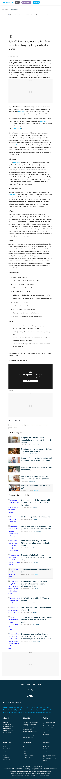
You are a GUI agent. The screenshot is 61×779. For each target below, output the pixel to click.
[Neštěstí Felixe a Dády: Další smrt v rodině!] (14, 600)
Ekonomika (46, 742)
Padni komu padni (47, 730)
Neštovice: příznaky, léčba (8, 724)
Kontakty (22, 684)
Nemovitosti (11, 710)
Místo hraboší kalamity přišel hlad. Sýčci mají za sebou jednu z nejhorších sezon (36, 543)
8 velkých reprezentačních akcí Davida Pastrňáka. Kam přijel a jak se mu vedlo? (36, 619)
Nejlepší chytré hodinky (28, 753)
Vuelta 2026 (48, 712)
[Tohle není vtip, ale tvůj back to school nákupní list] (14, 610)
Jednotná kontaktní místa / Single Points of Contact (23, 775)
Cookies (29, 773)
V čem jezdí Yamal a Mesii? (8, 726)
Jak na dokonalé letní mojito (29, 735)
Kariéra (39, 684)
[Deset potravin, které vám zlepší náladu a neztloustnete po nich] (14, 451)
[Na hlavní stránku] (8, 2)
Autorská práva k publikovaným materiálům (19, 771)
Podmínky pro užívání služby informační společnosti (40, 771)
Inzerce (28, 684)
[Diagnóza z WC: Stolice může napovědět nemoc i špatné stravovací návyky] (14, 441)
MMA (4, 746)
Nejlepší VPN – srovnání (28, 755)
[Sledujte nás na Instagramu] (32, 690)
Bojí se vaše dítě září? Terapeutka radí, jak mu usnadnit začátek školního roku (36, 528)
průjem (15, 128)
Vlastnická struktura (45, 773)
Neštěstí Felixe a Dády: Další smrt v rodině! (35, 599)
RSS (34, 684)
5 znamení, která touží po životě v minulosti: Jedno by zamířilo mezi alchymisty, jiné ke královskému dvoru (36, 636)
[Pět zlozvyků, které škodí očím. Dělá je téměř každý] (14, 469)
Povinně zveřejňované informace (42, 775)
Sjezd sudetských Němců (48, 725)
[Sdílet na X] (13, 420)
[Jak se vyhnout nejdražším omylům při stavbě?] (14, 573)
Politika (45, 718)
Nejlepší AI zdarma (27, 751)
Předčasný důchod (47, 746)
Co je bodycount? (7, 732)
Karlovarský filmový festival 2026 (30, 722)
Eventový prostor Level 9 (15, 712)
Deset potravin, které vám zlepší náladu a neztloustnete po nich (36, 450)
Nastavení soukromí (36, 773)
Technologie (27, 742)
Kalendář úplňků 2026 (8, 730)
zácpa (19, 128)
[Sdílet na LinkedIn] (16, 420)
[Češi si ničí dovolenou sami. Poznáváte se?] (14, 487)
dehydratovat (12, 194)
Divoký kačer (46, 734)
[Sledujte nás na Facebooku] (29, 690)
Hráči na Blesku (25, 707)
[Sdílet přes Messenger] (19, 420)
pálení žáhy (21, 111)
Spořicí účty (45, 748)
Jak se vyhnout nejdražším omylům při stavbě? (36, 571)
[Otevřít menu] (56, 2)
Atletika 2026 (6, 757)
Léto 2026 (26, 718)
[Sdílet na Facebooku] (9, 420)
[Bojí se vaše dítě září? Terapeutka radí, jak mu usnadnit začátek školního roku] (14, 531)
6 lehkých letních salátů (28, 737)
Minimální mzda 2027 (47, 753)
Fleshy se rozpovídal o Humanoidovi (35, 517)
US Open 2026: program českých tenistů (33, 712)
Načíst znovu (30, 381)
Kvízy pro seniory (7, 728)
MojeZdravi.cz (5, 9)
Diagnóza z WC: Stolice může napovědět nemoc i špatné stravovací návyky (36, 440)
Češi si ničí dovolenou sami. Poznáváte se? (36, 487)
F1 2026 (5, 755)
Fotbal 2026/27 (6, 748)
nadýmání (43, 121)
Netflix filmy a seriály (27, 757)
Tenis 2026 (5, 753)
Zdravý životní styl (14, 9)
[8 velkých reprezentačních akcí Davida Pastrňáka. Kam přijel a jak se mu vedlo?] (14, 623)
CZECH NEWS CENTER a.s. (36, 766)
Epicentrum (5, 722)
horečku (15, 145)
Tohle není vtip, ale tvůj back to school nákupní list (36, 609)
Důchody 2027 (46, 751)
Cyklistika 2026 (6, 759)
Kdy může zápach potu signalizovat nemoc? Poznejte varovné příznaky (35, 478)
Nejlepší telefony (26, 748)
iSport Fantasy (34, 707)
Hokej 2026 (5, 751)
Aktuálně (6, 718)
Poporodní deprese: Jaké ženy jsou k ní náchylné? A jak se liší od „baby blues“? (36, 459)
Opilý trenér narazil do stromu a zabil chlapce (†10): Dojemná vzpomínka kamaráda (35, 502)
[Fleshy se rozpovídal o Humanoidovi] (14, 519)
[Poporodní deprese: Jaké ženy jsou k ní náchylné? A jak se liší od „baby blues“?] (14, 460)
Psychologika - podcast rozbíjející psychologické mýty (29, 710)
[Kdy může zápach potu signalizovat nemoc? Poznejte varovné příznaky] (14, 478)
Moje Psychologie (8, 707)
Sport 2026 (7, 742)
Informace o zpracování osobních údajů (19, 773)
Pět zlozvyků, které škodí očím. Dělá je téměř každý (36, 469)
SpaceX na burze (26, 746)
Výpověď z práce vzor (47, 732)
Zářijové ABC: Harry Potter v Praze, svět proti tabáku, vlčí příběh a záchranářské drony (35, 584)
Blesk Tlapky (17, 707)
